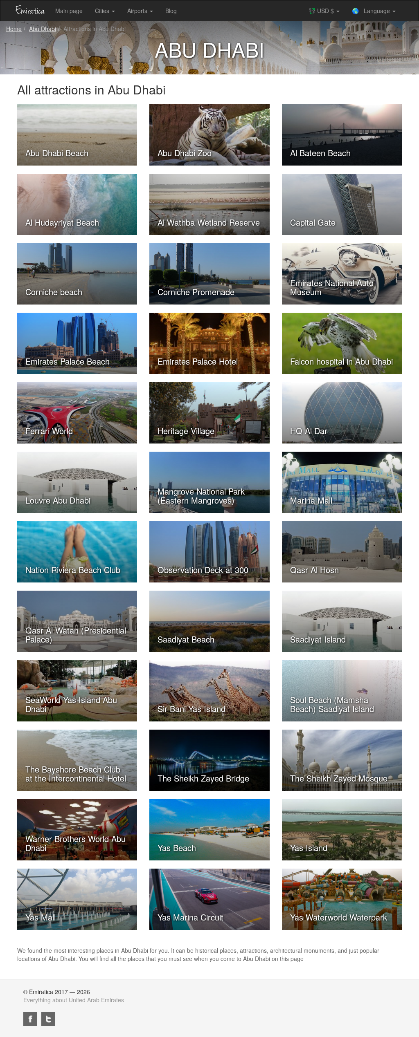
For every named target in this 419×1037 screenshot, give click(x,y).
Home (14, 29)
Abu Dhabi (42, 29)
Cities (103, 11)
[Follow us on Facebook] (30, 1019)
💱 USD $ (322, 11)
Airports (138, 11)
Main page (69, 11)
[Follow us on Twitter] (48, 1019)
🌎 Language (372, 11)
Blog (171, 11)
